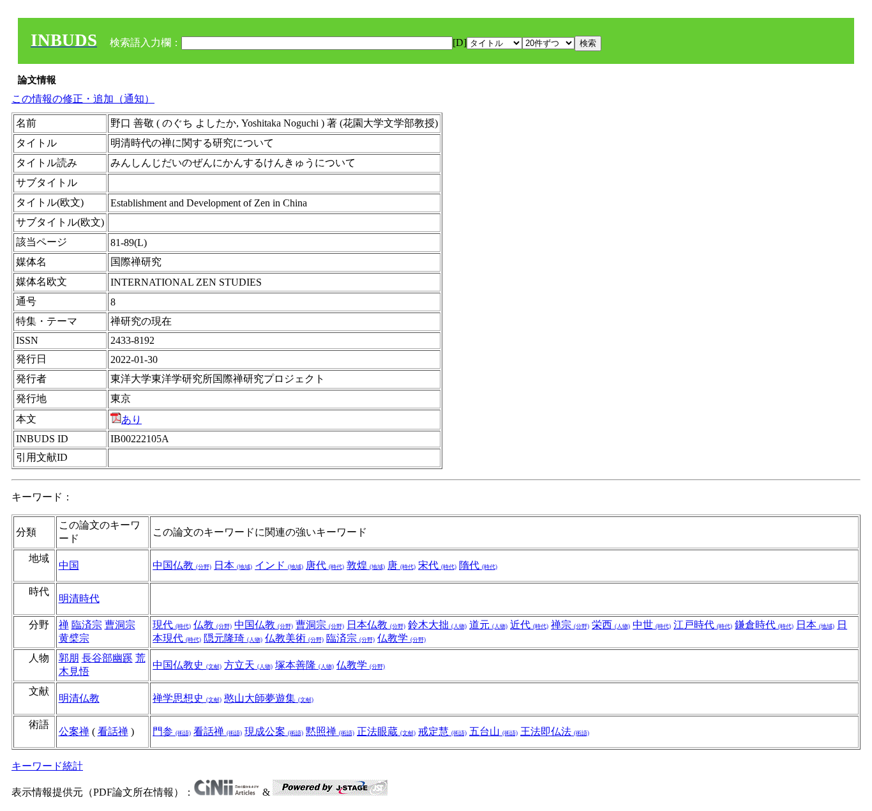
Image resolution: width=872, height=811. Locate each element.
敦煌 (366, 565)
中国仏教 (182, 565)
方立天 (248, 665)
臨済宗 (86, 624)
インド (279, 565)
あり (131, 419)
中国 (69, 565)
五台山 (493, 731)
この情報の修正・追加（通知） (82, 98)
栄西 (611, 624)
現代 (172, 624)
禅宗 (570, 624)
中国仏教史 (187, 665)
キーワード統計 (47, 766)
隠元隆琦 (233, 638)
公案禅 (74, 731)
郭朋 (69, 658)
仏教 (212, 624)
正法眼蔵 (386, 731)
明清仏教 (79, 698)
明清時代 (79, 598)
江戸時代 (702, 624)
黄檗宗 (74, 638)
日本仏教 (376, 624)
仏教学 (401, 638)
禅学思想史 (187, 698)
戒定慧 (442, 731)
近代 (529, 624)
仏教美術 (294, 638)
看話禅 (113, 731)
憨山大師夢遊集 (268, 698)
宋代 (437, 565)
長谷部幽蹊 (107, 658)
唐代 (325, 565)
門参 (172, 731)
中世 (652, 624)
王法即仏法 (554, 731)
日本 (233, 565)
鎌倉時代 (764, 624)
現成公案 (273, 731)
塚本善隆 (304, 665)
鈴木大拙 (437, 624)
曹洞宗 (120, 624)
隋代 (478, 565)
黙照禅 (330, 731)
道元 (488, 624)
